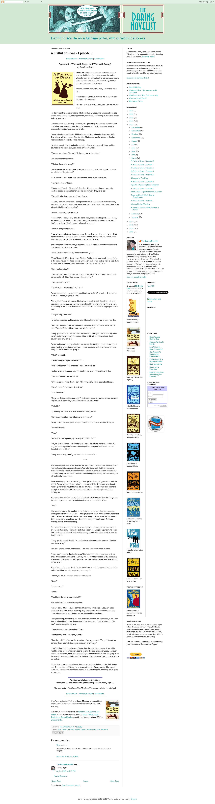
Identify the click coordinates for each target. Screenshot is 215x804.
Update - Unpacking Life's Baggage (145, 185)
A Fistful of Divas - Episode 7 (142, 164)
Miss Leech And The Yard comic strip (143, 95)
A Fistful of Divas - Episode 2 (142, 188)
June (134, 148)
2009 (132, 232)
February (135, 214)
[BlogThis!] (55, 732)
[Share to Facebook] (60, 732)
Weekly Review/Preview (140, 204)
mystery (83, 729)
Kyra (58, 745)
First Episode (71, 59)
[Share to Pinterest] (62, 732)
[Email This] (53, 732)
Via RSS (150, 286)
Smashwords (56, 720)
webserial (104, 729)
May (133, 151)
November (136, 131)
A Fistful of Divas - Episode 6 (142, 168)
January (135, 217)
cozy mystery (62, 729)
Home (85, 781)
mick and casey (74, 729)
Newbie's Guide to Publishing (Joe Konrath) (157, 374)
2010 (132, 228)
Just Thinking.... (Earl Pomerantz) (156, 348)
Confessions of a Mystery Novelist (156, 360)
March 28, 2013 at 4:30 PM (67, 756)
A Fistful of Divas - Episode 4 (142, 175)
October (135, 134)
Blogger (134, 799)
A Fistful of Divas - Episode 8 (142, 161)
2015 (132, 118)
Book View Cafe (156, 364)
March (134, 158)
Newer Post (56, 781)
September (136, 138)
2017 (132, 111)
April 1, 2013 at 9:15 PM (65, 771)
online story (91, 729)
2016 (132, 114)
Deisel (90, 714)
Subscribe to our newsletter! (138, 78)
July (133, 144)
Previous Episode (86, 59)
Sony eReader (66, 717)
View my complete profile (136, 277)
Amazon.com (83, 712)
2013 (132, 124)
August (135, 141)
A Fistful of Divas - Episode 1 (142, 200)
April (134, 155)
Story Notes (99, 59)
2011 (132, 225)
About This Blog (135, 87)
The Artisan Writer (136, 101)
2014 (132, 121)
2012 (132, 221)
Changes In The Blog (139, 178)
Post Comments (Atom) (71, 785)
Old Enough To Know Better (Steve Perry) (155, 354)
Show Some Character (154, 368)
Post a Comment (60, 776)
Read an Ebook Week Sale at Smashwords (142, 196)
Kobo (85, 714)
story (98, 729)
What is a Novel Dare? (138, 98)
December (136, 127)
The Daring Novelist (67, 727)
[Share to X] (57, 732)
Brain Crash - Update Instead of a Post (146, 192)
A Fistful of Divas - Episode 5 (142, 171)
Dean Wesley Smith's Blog (155, 338)
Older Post (114, 781)
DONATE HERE (148, 57)
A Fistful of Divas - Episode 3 (142, 181)
